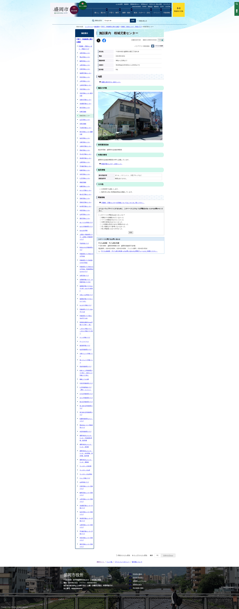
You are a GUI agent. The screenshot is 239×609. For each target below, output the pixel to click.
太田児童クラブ (84, 275)
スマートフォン (168, 555)
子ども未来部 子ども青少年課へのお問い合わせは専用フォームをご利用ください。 (129, 251)
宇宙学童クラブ (84, 243)
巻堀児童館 (83, 182)
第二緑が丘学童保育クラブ (86, 407)
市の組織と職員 (138, 588)
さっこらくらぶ (84, 341)
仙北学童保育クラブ (85, 349)
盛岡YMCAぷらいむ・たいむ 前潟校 (86, 446)
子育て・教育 (114, 13)
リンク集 (109, 562)
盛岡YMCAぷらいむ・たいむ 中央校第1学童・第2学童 (86, 438)
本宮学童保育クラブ (85, 431)
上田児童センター (85, 65)
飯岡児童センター (85, 61)
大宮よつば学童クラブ (86, 295)
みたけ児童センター (85, 190)
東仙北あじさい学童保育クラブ (86, 426)
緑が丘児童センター (85, 194)
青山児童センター (85, 57)
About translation (136, 6)
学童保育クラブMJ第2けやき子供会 (86, 261)
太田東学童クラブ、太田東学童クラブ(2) (86, 281)
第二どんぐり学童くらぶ (86, 361)
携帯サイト (100, 562)
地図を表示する (111, 82)
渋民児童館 (83, 123)
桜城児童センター (111, 164)
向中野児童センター (85, 206)
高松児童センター (85, 150)
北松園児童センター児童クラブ (86, 507)
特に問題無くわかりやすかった (111, 229)
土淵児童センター (85, 162)
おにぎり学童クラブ (85, 305)
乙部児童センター (85, 69)
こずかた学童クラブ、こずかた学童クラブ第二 (86, 331)
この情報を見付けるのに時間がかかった (114, 224)
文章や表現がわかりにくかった (111, 222)
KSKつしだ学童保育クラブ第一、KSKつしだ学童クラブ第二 (86, 373)
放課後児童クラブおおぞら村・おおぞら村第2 (86, 288)
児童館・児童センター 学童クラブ (131, 26)
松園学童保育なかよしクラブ (86, 420)
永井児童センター (85, 174)
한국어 (162, 6)
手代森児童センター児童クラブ (86, 532)
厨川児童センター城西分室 (86, 133)
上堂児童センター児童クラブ (86, 500)
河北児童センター (85, 77)
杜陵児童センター (85, 170)
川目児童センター (85, 89)
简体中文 (150, 6)
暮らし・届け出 (100, 13)
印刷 (159, 40)
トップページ (89, 26)
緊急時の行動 (178, 11)
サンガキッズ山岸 (85, 470)
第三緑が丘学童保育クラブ (86, 413)
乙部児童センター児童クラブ (86, 487)
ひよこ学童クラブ (85, 478)
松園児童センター (85, 186)
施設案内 (126, 4)
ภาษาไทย (167, 6)
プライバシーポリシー (122, 562)
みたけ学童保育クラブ (86, 398)
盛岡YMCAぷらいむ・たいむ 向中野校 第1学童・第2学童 (86, 453)
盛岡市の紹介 (137, 584)
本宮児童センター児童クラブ (86, 539)
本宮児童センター (85, 210)
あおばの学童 (83, 230)
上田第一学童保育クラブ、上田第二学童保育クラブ (86, 237)
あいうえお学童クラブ (86, 222)
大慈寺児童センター (85, 146)
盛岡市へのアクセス (139, 581)
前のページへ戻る (124, 555)
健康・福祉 (126, 13)
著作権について (137, 562)
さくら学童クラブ (85, 337)
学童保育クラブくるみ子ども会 (86, 310)
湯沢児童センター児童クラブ (86, 545)
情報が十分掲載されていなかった (112, 217)
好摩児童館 (83, 111)
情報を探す (98, 20)
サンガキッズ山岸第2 (86, 474)
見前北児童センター (85, 202)
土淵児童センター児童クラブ (86, 526)
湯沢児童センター (85, 218)
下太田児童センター (85, 127)
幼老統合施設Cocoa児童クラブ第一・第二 (86, 323)
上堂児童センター (85, 81)
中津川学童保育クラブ (86, 383)
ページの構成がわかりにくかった (112, 220)
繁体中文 (156, 6)
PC (158, 555)
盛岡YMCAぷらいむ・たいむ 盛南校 (86, 461)
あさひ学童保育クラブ (86, 226)
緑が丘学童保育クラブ (86, 402)
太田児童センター (85, 53)
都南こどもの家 (84, 379)
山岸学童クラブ (84, 482)
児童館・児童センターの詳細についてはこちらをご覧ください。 (123, 202)
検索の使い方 (143, 21)
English (144, 6)
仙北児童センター (85, 138)
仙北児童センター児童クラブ (86, 513)
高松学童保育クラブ (85, 366)
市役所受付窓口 (138, 577)
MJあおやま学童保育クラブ (86, 249)
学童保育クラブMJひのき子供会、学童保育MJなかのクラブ (86, 269)
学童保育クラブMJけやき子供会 (86, 255)
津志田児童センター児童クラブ (86, 520)
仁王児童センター (85, 178)
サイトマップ (166, 4)
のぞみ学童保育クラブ (86, 393)
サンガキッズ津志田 (85, 466)
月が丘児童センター (85, 154)
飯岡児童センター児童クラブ (86, 494)
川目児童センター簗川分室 (86, 94)
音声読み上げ (144, 4)
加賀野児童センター (85, 73)
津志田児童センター (85, 158)
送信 (130, 232)
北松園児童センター (85, 103)
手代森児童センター (85, 166)
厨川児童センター (85, 107)
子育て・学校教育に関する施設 (110, 26)
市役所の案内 (137, 574)
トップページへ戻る (140, 555)
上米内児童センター (85, 85)
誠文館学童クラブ (85, 345)
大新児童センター (85, 142)
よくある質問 (119, 4)
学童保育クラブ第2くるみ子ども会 (86, 317)
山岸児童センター (85, 214)
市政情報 (166, 13)
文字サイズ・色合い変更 (155, 4)
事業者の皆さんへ (134, 4)
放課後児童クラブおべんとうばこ (86, 300)
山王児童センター (85, 119)
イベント (156, 13)
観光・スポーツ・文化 (142, 13)
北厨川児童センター (85, 99)
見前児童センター (85, 198)
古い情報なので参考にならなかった (113, 226)
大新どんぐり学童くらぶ (86, 355)
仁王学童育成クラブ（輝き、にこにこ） (85, 388)
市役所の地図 (96, 580)
